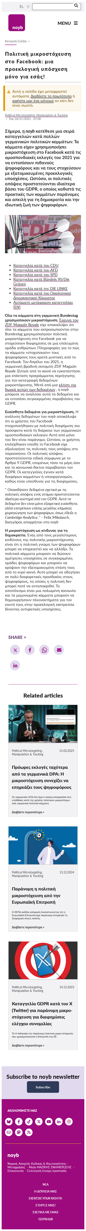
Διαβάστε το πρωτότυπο (51, 96)
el (22, 6)
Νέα (46, 1184)
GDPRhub (45, 1219)
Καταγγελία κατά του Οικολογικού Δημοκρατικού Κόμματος (42, 295)
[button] (15, 650)
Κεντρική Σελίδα (16, 41)
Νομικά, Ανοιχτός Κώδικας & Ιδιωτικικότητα (37, 1163)
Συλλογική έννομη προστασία (46, 1171)
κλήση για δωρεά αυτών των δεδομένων (40, 387)
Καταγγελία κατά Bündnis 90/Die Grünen (41, 281)
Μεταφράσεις (17, 1167)
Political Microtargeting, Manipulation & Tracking (36, 115)
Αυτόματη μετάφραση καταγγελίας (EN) (43, 304)
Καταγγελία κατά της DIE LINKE (40, 288)
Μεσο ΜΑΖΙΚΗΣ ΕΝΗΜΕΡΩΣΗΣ (50, 1167)
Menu (64, 23)
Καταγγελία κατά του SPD (35, 274)
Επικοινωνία (16, 1171)
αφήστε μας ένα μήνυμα (33, 100)
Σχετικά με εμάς (46, 1212)
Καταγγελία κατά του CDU (35, 265)
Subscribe (43, 1087)
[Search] (76, 5)
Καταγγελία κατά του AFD (35, 270)
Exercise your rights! (45, 1198)
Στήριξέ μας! (45, 1205)
